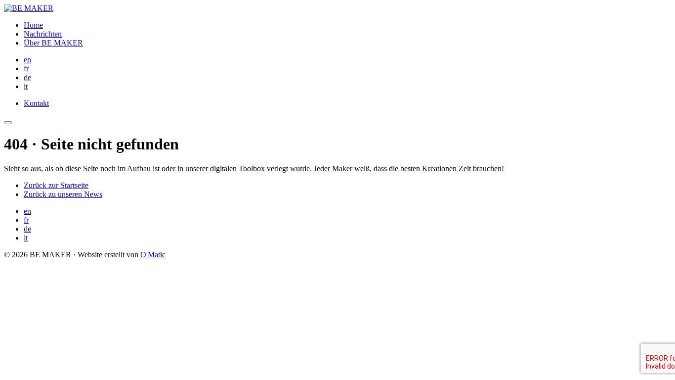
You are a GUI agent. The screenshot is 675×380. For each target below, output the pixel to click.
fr (26, 68)
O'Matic (153, 254)
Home (33, 25)
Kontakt (36, 103)
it (26, 86)
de (27, 77)
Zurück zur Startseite (56, 185)
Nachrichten (43, 34)
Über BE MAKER (53, 43)
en (27, 59)
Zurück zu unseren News (63, 194)
